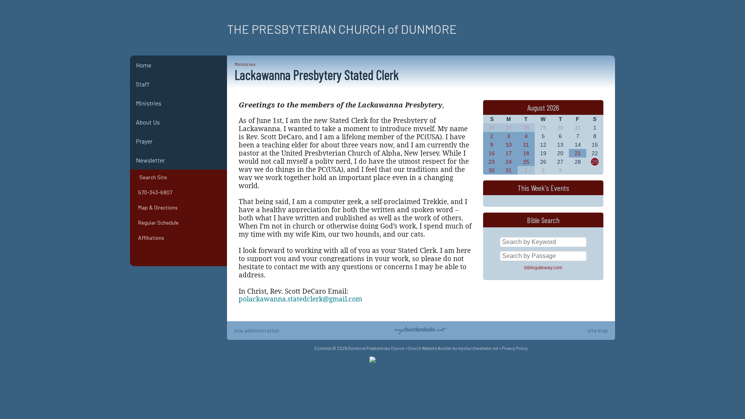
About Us (148, 122)
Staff (142, 84)
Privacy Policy (515, 348)
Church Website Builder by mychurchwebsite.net (453, 348)
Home (143, 65)
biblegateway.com (543, 267)
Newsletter (150, 160)
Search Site (151, 177)
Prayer (144, 141)
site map (597, 330)
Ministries (148, 103)
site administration (256, 330)
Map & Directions (157, 207)
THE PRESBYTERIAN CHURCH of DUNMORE (342, 28)
